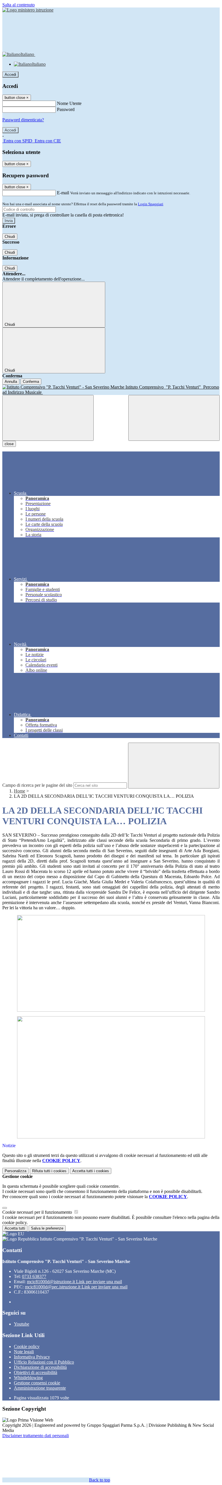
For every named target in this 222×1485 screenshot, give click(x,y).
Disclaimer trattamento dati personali (35, 1435)
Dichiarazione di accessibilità (40, 1367)
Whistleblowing (28, 1377)
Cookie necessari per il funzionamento (37, 1212)
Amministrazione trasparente (40, 1388)
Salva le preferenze (47, 1228)
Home (19, 790)
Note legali (24, 1351)
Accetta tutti (90, 1171)
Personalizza (15, 1171)
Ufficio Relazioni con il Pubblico (44, 1362)
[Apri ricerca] (174, 418)
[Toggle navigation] (48, 418)
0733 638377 (34, 1276)
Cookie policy (27, 1346)
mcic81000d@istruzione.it (74, 1281)
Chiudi (10, 236)
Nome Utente (69, 103)
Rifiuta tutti (49, 1171)
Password (66, 109)
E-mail (63, 192)
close (9, 444)
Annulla (11, 381)
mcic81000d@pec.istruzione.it (76, 1286)
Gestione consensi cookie (37, 1382)
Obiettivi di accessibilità (35, 1372)
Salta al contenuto (18, 4)
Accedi (10, 74)
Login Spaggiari (150, 204)
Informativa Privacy (32, 1356)
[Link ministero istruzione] (27, 9)
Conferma (31, 381)
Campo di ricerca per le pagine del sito (37, 785)
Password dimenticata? (23, 119)
